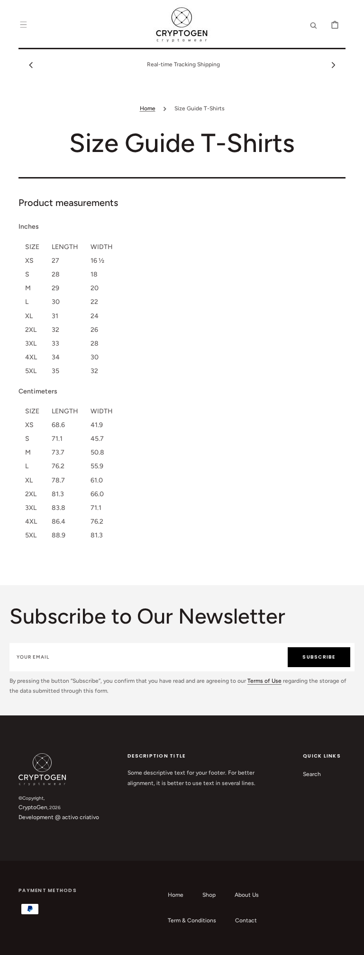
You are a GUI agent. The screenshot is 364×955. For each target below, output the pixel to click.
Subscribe (318, 656)
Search (312, 774)
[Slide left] (30, 65)
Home (147, 108)
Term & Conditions (192, 920)
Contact (246, 920)
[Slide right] (333, 65)
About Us (247, 895)
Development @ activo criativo (58, 817)
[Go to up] (351, 942)
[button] (23, 24)
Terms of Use (264, 681)
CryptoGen (32, 807)
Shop (209, 895)
